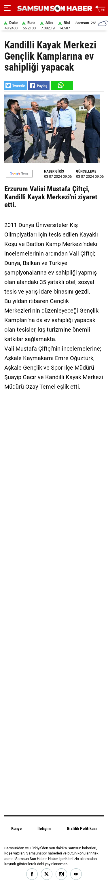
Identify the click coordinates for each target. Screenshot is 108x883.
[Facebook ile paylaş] (39, 85)
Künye (16, 828)
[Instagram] (61, 874)
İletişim (44, 828)
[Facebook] (32, 874)
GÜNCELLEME (86, 171)
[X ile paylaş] (15, 85)
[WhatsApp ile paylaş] (61, 85)
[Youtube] (76, 874)
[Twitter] (47, 874)
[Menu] (7, 8)
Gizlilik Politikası (82, 828)
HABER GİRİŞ (54, 171)
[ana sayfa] (100, 8)
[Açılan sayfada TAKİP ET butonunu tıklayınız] (19, 173)
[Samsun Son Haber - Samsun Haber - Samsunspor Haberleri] (54, 8)
